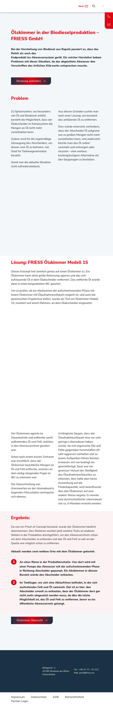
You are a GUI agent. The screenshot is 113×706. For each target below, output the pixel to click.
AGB (56, 697)
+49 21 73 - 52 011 (89, 669)
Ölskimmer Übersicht (30, 620)
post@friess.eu (86, 672)
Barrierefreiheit (74, 697)
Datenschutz (38, 697)
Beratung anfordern (29, 81)
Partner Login (19, 701)
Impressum (18, 697)
